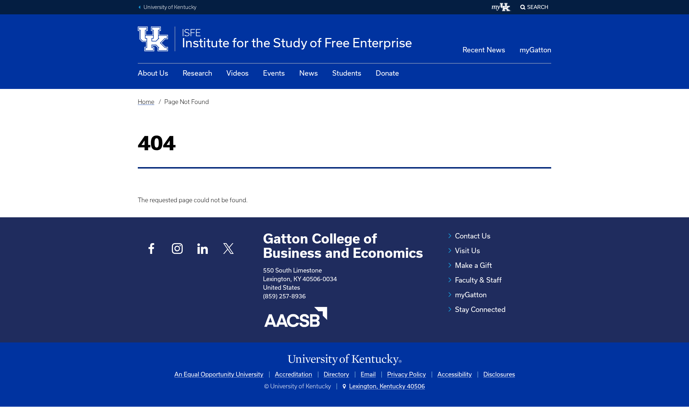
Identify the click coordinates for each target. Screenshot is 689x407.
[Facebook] (152, 249)
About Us (153, 73)
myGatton (535, 50)
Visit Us (467, 251)
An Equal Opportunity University (218, 374)
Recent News (484, 50)
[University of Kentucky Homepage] (344, 360)
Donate (387, 73)
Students (346, 73)
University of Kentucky (170, 7)
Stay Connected (480, 309)
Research (197, 73)
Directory (336, 374)
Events (274, 73)
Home (146, 102)
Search (537, 7)
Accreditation (293, 374)
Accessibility (454, 374)
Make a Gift (473, 265)
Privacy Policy (406, 374)
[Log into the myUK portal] (501, 7)
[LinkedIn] (203, 249)
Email (368, 374)
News (308, 73)
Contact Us (473, 236)
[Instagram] (177, 249)
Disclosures (499, 374)
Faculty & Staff (478, 280)
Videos (237, 73)
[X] (228, 249)
